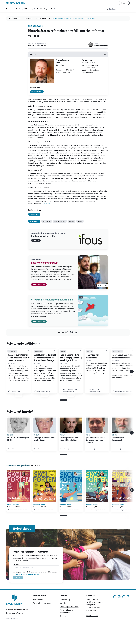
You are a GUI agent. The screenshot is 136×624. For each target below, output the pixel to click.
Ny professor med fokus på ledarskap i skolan (122, 356)
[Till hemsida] (14, 600)
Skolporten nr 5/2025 (118, 507)
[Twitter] (119, 596)
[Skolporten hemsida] (16, 3)
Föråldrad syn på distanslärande (118, 438)
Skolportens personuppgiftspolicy (27, 574)
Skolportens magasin (42, 603)
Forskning (17, 18)
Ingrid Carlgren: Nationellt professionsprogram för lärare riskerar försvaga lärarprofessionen (45, 358)
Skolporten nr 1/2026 (65, 507)
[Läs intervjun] (18, 425)
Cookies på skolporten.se (17, 610)
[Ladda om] (40, 344)
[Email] (76, 332)
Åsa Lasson (46, 204)
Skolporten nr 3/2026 (13, 507)
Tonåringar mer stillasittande (92, 356)
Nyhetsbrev (38, 600)
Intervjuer (28, 18)
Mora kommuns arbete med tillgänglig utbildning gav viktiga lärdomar (71, 358)
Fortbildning (65, 600)
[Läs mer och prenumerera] (18, 486)
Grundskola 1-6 (41, 18)
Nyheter (63, 603)
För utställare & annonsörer (66, 611)
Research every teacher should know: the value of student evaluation (18, 358)
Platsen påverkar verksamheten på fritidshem (44, 438)
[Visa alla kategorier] (28, 351)
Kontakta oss (92, 615)
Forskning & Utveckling (69, 606)
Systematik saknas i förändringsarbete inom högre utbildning (96, 440)
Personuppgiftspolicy (15, 613)
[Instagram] (128, 596)
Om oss (63, 616)
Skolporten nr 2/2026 (39, 507)
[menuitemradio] (10, 9)
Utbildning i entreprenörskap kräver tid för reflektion (70, 438)
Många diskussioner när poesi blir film (18, 438)
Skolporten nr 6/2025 (92, 507)
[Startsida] (9, 18)
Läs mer (37, 465)
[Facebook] (66, 332)
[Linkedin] (71, 332)
